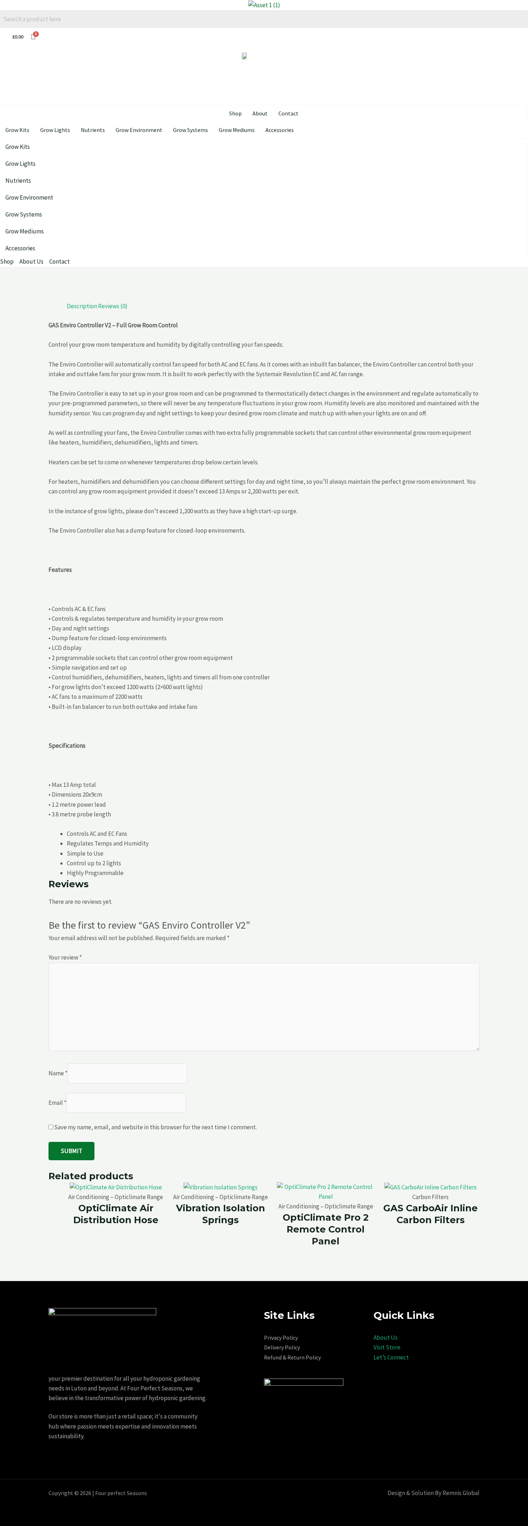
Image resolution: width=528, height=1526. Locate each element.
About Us (386, 1337)
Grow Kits (17, 129)
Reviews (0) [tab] (113, 306)
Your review (65, 957)
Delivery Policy (282, 1347)
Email (57, 1103)
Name (58, 1073)
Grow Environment (139, 129)
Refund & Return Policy (292, 1357)
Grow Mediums (237, 129)
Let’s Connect (391, 1357)
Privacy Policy (281, 1337)
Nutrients (93, 129)
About (260, 113)
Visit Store (387, 1347)
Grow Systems (190, 129)
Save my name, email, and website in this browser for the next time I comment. (155, 1127)
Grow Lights (55, 129)
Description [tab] (82, 306)
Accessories (279, 129)
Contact (288, 113)
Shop (235, 113)
